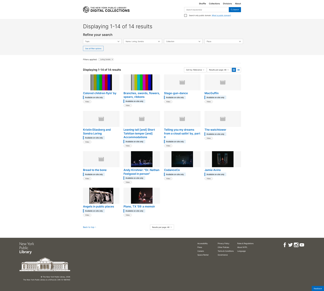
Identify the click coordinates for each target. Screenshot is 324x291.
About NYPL (242, 247)
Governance (223, 255)
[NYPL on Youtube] (301, 245)
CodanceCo (172, 170)
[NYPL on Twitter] (290, 245)
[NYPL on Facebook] (284, 245)
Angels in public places (98, 206)
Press (199, 247)
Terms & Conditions (226, 251)
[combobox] (206, 9)
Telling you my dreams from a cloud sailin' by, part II (182, 133)
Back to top (88, 227)
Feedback (318, 288)
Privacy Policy (223, 243)
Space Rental (202, 255)
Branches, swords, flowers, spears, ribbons (142, 95)
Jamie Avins (213, 170)
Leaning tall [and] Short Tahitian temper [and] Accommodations (139, 133)
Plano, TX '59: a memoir (139, 206)
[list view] (238, 70)
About (238, 3)
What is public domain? (221, 15)
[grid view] (234, 70)
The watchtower (215, 129)
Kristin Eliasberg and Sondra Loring (97, 131)
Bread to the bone (95, 170)
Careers (200, 251)
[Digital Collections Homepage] (106, 9)
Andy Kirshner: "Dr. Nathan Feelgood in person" (141, 171)
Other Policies (223, 247)
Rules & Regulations (245, 243)
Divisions (227, 3)
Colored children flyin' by (99, 93)
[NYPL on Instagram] (296, 245)
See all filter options (93, 48)
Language (241, 251)
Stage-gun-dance (176, 93)
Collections (214, 3)
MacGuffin (212, 93)
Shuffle (202, 3)
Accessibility (202, 243)
